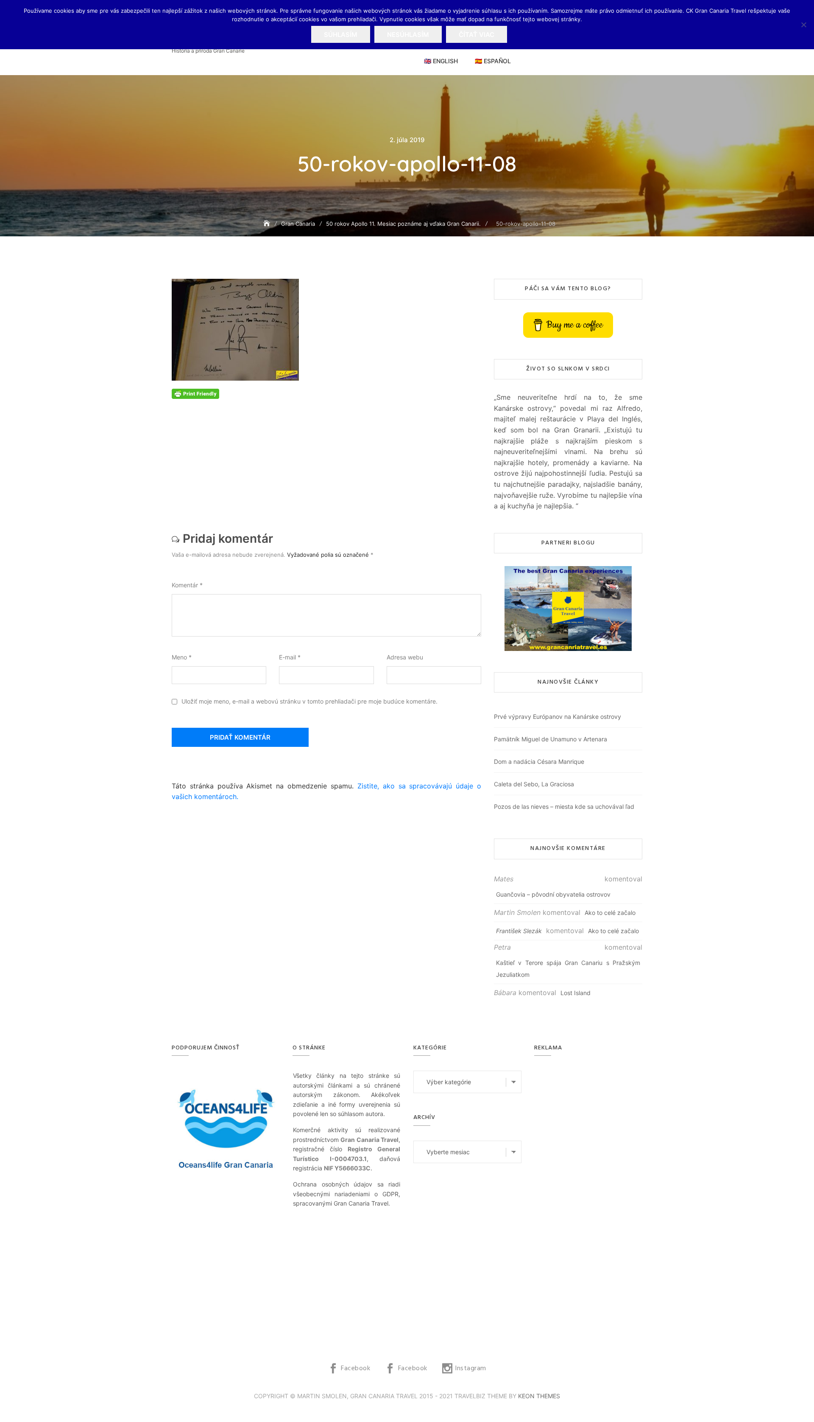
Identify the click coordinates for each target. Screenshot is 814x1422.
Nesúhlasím (408, 35)
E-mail (290, 657)
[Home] (267, 223)
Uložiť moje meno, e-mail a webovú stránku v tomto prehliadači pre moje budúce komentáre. (309, 701)
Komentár (187, 585)
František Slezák (519, 930)
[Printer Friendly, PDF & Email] (195, 392)
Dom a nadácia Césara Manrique (539, 761)
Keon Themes (539, 1396)
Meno (182, 657)
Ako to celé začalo (610, 912)
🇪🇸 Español (493, 61)
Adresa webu (405, 657)
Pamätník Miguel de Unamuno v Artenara (550, 739)
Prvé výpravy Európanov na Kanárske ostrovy (557, 716)
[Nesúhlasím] (803, 24)
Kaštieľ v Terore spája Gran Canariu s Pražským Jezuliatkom (568, 968)
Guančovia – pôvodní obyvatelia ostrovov (553, 894)
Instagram (470, 1368)
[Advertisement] (328, 458)
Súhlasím (340, 35)
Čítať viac (476, 35)
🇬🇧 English (441, 61)
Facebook (355, 1368)
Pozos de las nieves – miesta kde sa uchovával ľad (564, 806)
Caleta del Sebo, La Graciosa (534, 784)
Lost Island (575, 992)
